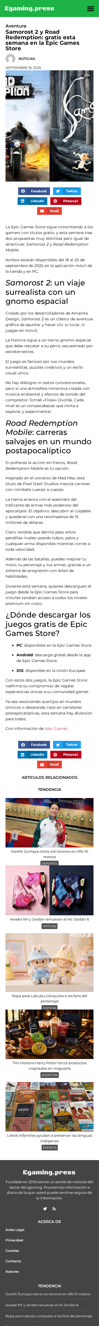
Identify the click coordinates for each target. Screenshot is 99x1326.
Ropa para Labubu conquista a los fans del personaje (49, 1316)
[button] (91, 8)
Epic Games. (56, 728)
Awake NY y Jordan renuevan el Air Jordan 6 (42, 1305)
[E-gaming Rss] (54, 1209)
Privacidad (14, 1240)
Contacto (13, 1261)
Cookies (12, 1251)
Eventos (49, 1147)
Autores (12, 1271)
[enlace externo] (45, 1209)
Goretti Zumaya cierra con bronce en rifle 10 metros (48, 1294)
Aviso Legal (15, 1230)
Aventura (49, 1075)
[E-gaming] (30, 8)
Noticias (49, 926)
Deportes (49, 863)
